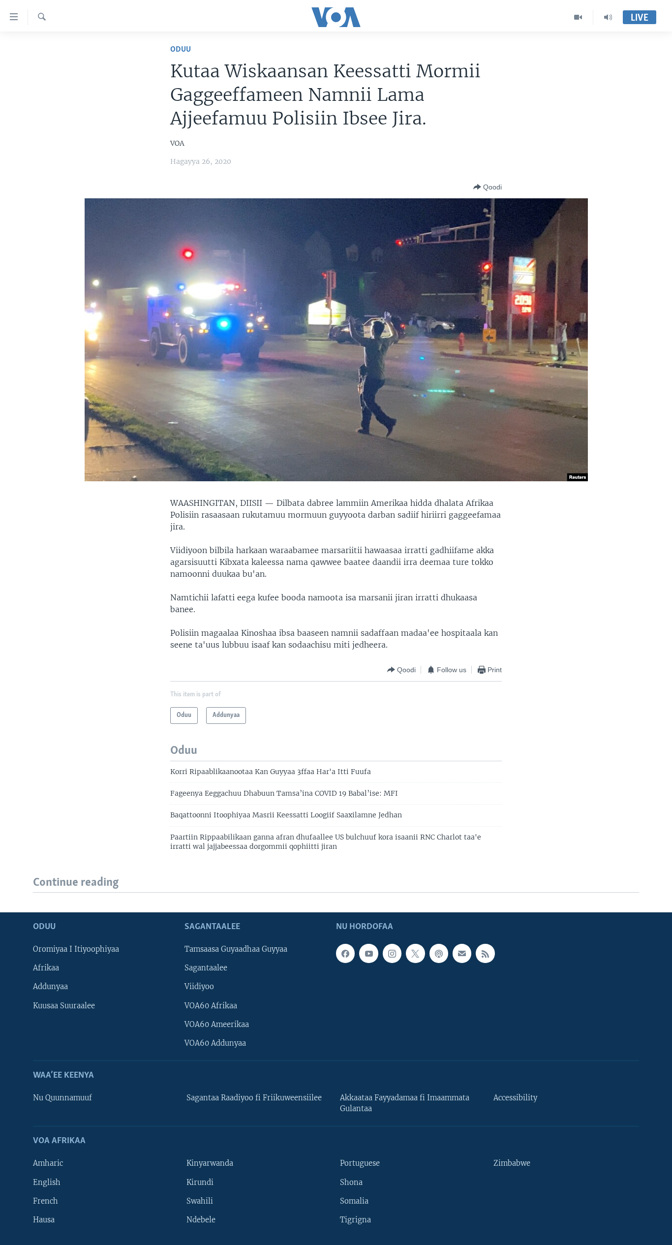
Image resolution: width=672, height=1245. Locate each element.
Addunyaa (50, 986)
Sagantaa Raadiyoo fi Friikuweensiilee (254, 1097)
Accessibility (515, 1097)
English (47, 1182)
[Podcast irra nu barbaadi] (438, 953)
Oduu (180, 49)
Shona (351, 1182)
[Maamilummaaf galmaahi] (462, 953)
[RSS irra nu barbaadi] (485, 953)
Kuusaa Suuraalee (64, 1005)
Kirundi (200, 1182)
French (45, 1200)
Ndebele (200, 1219)
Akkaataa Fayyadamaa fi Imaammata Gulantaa (404, 1103)
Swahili (199, 1200)
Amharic (48, 1163)
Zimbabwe (511, 1163)
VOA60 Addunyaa (215, 1042)
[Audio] (608, 17)
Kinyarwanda (209, 1163)
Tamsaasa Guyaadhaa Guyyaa (235, 949)
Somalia (354, 1200)
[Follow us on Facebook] (345, 953)
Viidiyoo (199, 986)
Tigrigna (355, 1219)
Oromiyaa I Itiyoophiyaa (76, 949)
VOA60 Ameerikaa (216, 1024)
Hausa (44, 1219)
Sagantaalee (205, 968)
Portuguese (360, 1163)
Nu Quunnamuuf (62, 1097)
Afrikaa (46, 968)
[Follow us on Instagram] (392, 953)
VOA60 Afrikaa (210, 1005)
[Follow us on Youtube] (368, 953)
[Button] (487, 187)
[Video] (578, 17)
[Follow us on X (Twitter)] (415, 953)
